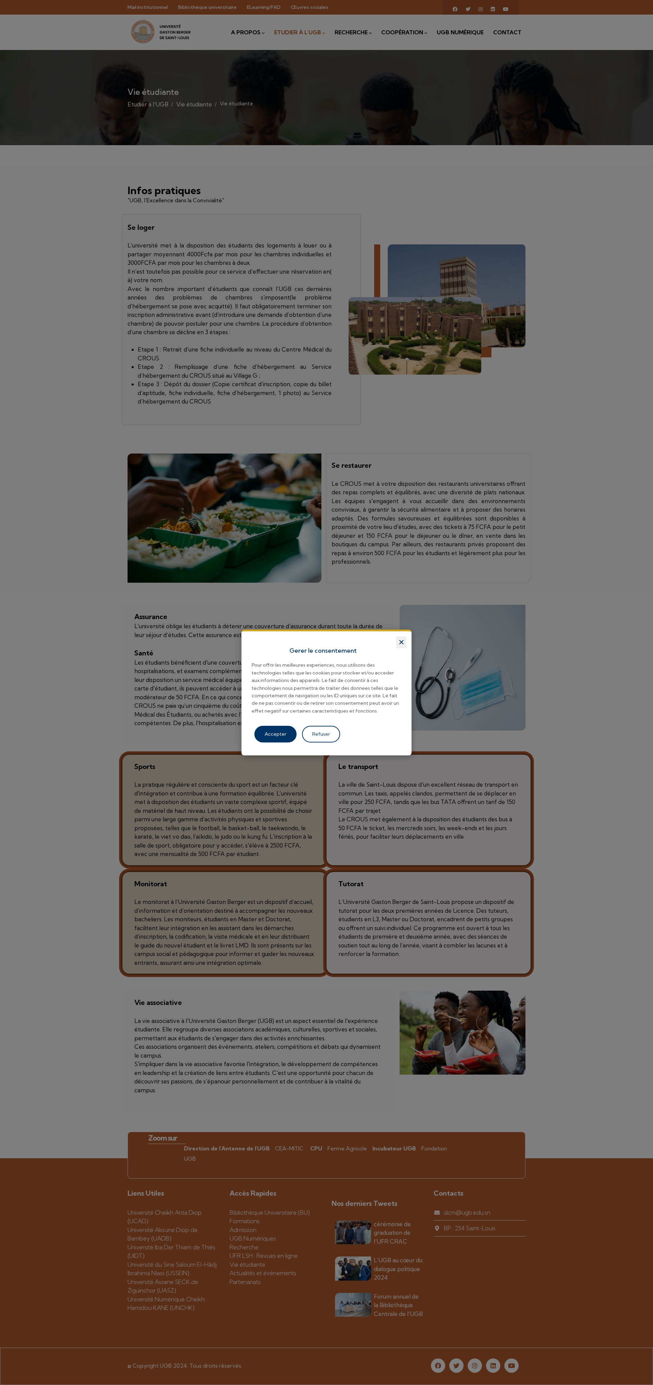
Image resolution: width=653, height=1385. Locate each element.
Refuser (321, 734)
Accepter (275, 734)
